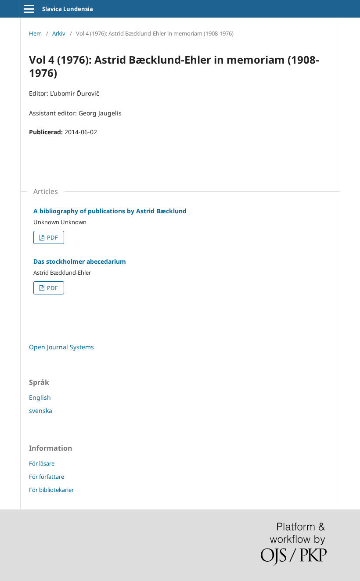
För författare (46, 477)
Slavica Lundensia (67, 9)
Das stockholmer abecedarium (79, 261)
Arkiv (58, 33)
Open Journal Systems (61, 347)
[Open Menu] (29, 9)
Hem (35, 33)
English (40, 397)
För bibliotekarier (51, 490)
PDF (52, 237)
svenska (40, 410)
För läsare (41, 463)
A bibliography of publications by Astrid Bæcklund (110, 211)
